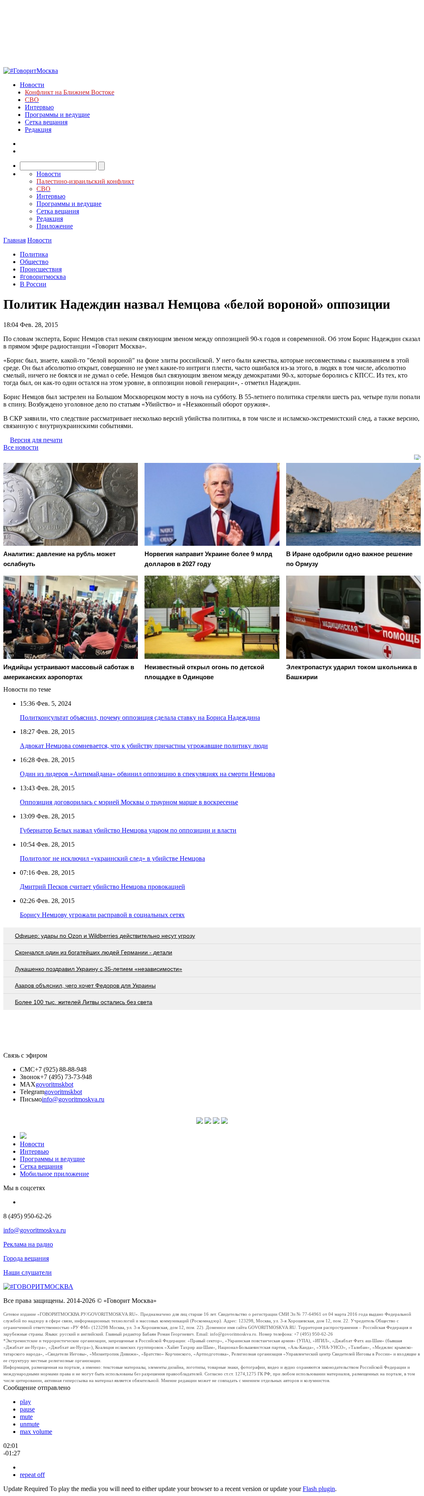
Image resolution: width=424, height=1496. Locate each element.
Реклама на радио (28, 1244)
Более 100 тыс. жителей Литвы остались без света (83, 1002)
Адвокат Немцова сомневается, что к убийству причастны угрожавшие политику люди (144, 745)
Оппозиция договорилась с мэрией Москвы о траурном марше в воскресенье (129, 802)
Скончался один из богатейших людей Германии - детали (93, 952)
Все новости (21, 447)
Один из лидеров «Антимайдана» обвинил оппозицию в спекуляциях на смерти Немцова (147, 773)
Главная (14, 240)
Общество (34, 261)
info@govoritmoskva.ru (73, 1099)
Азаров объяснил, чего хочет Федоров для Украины (85, 985)
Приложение (54, 226)
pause (27, 1409)
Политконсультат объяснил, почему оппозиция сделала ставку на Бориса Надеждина (140, 717)
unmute (29, 1424)
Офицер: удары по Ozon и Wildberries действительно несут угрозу (105, 935)
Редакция (38, 129)
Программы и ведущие (57, 114)
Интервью (39, 107)
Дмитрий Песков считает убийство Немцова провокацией (102, 886)
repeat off (32, 1474)
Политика (34, 254)
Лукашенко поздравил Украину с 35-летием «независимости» (98, 969)
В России (33, 284)
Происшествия (41, 269)
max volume (36, 1431)
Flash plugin (319, 1488)
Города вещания (26, 1258)
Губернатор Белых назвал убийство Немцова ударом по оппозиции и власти (128, 830)
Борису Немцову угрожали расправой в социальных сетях (102, 914)
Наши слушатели (27, 1272)
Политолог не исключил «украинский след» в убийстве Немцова (112, 858)
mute (26, 1416)
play (25, 1401)
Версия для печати (36, 439)
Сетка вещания (46, 122)
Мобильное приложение (54, 1173)
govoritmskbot (54, 1084)
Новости (32, 84)
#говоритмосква (43, 276)
